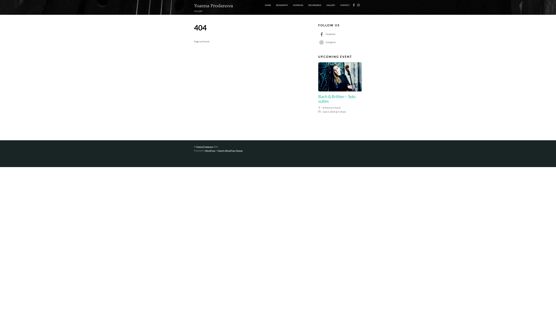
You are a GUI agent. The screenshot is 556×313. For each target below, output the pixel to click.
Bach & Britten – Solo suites (336, 99)
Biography (282, 5)
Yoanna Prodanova (204, 147)
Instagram (330, 42)
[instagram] (359, 4)
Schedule (298, 5)
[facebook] (354, 4)
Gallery (330, 5)
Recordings (314, 5)
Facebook (330, 34)
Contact (345, 5)
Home (268, 5)
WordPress (210, 151)
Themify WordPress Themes (230, 151)
